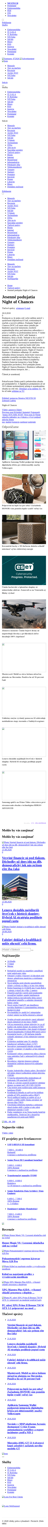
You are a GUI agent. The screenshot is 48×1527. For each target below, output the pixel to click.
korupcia (15, 422)
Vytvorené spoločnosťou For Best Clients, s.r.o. (22, 1501)
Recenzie (11, 70)
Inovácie (11, 177)
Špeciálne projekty (15, 150)
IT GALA (11, 32)
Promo (10, 179)
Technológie (12, 143)
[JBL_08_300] (8, 1122)
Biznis (10, 155)
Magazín (11, 66)
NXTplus (11, 37)
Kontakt (10, 54)
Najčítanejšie (12, 279)
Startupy (10, 172)
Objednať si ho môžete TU (30, 389)
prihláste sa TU (18, 391)
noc (3, 422)
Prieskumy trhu (13, 165)
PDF (9, 10)
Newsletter (11, 15)
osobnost (23, 422)
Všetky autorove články (12, 410)
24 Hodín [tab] (11, 961)
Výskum (11, 140)
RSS (9, 44)
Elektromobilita (13, 8)
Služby (5, 25)
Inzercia (10, 47)
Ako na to (11, 147)
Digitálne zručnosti (15, 187)
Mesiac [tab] (10, 966)
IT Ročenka (12, 34)
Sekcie (5, 82)
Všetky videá (7, 1133)
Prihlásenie (6, 22)
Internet (10, 157)
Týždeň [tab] (10, 964)
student (9, 422)
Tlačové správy (13, 152)
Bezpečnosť (12, 160)
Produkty (11, 174)
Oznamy (11, 169)
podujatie (32, 422)
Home (10, 285)
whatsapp (20, 308)
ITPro (9, 145)
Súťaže (10, 39)
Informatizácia (13, 162)
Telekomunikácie (14, 167)
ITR (9, 13)
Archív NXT (12, 73)
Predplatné (11, 6)
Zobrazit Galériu (9, 400)
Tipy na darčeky (14, 68)
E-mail (27, 308)
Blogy (10, 42)
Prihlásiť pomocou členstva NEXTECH (19, 398)
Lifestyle (11, 182)
